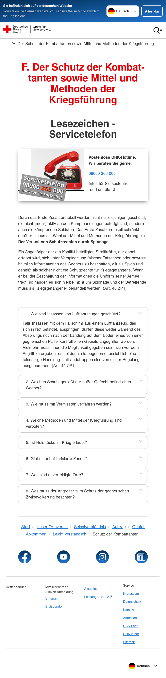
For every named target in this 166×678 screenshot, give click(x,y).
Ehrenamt (52, 598)
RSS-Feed (130, 625)
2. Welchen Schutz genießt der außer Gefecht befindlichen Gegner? (78, 385)
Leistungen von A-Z (98, 596)
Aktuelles (91, 588)
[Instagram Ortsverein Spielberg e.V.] (102, 556)
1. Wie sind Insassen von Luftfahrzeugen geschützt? (73, 314)
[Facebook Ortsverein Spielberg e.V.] (24, 556)
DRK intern (131, 634)
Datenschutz (132, 601)
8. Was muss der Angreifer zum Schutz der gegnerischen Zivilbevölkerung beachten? (77, 494)
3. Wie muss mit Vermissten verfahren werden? (69, 404)
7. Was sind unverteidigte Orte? (54, 474)
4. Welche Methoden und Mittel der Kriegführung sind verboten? (74, 423)
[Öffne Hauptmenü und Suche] (158, 30)
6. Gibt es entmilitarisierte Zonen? (56, 458)
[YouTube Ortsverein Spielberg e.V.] (63, 556)
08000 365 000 (102, 173)
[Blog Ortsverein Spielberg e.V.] (141, 556)
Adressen (130, 617)
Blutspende (53, 606)
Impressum (131, 593)
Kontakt (128, 609)
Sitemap (129, 642)
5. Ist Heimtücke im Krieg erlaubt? (56, 442)
